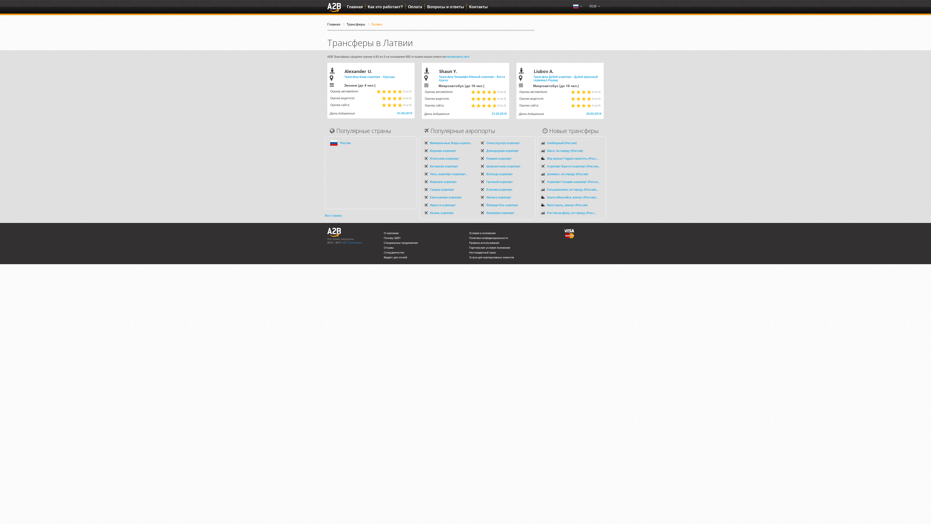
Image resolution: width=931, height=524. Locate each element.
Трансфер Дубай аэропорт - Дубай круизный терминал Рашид (565, 78)
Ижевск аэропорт (498, 197)
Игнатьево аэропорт (444, 158)
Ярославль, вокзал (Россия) (567, 205)
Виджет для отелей (395, 257)
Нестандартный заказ (482, 252)
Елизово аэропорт (499, 189)
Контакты (478, 6)
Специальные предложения (401, 243)
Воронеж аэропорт (443, 182)
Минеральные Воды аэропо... (451, 143)
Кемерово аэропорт (500, 213)
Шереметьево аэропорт (503, 166)
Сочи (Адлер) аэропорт (503, 143)
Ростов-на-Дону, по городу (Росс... (571, 213)
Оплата (415, 6)
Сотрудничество (394, 252)
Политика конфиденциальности (488, 238)
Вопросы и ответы (445, 6)
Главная (355, 6)
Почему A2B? (392, 238)
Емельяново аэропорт (446, 197)
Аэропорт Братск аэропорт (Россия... (573, 166)
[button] (595, 6)
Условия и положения (482, 233)
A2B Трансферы (352, 242)
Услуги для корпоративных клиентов (491, 257)
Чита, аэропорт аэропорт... (449, 174)
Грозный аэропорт (499, 182)
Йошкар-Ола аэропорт (502, 205)
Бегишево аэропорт (444, 166)
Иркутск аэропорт (443, 205)
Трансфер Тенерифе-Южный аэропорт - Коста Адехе (472, 78)
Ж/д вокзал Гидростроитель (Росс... (572, 158)
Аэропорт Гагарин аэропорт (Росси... (573, 182)
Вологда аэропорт (499, 174)
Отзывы (389, 247)
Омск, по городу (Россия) (565, 150)
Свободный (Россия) (562, 143)
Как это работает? (385, 6)
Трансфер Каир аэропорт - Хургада (369, 76)
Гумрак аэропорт (442, 189)
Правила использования (484, 243)
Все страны (333, 215)
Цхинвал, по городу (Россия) (567, 174)
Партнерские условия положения (489, 247)
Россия (345, 143)
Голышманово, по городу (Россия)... (572, 189)
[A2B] (334, 7)
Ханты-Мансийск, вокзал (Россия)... (572, 197)
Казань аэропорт (442, 213)
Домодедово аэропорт (502, 150)
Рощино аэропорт (499, 158)
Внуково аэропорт (443, 150)
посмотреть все (458, 56)
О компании (391, 233)
